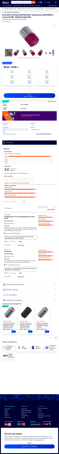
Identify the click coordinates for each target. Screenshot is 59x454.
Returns (6, 412)
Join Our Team (8, 417)
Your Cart (40, 410)
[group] (29, 36)
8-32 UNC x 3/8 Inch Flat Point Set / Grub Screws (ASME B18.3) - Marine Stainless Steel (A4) (9, 325)
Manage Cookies (24, 415)
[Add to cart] (14, 331)
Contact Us (40, 417)
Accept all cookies (29, 446)
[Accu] (5, 2)
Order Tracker (7, 408)
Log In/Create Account (43, 408)
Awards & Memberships (26, 410)
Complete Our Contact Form (44, 415)
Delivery (6, 410)
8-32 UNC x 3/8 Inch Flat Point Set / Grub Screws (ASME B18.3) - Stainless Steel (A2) (42, 325)
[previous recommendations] (51, 338)
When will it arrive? (52, 101)
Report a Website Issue (26, 412)
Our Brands (23, 413)
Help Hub (7, 413)
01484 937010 (54, 5)
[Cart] (56, 2)
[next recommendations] (55, 338)
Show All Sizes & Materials (12, 12)
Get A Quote (24, 108)
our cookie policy (39, 440)
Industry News (24, 408)
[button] (54, 26)
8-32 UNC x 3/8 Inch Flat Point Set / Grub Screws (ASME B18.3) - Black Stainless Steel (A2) (25, 325)
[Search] (33, 2)
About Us (7, 415)
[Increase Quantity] (5, 90)
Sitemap (23, 417)
